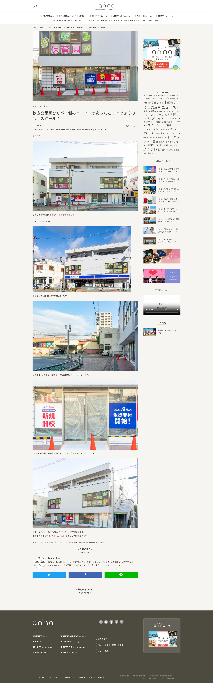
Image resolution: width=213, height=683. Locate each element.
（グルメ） (41, 636)
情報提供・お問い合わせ (87, 677)
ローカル (42, 27)
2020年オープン (149, 95)
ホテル (161, 129)
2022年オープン (172, 95)
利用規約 (101, 677)
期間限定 (153, 145)
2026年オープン (174, 98)
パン (156, 129)
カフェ (167, 122)
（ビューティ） (70, 642)
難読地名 (150, 153)
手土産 (164, 137)
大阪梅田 (149, 137)
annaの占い (151, 102)
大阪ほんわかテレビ (169, 133)
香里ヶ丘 (55, 536)
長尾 (62, 536)
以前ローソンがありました (63, 215)
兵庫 (131, 20)
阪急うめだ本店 (168, 150)
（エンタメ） (74, 636)
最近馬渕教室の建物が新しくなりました (58, 542)
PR (161, 103)
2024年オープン (149, 98)
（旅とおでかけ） (43, 647)
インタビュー (174, 118)
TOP (34, 27)
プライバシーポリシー (54, 677)
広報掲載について (71, 677)
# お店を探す (101, 639)
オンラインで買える (153, 122)
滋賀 (144, 20)
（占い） (40, 653)
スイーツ (153, 125)
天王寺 (155, 138)
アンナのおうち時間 (163, 114)
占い (152, 133)
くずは (47, 536)
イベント (163, 118)
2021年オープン (160, 95)
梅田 (161, 145)
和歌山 (157, 20)
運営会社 (42, 677)
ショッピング (38, 106)
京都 (137, 20)
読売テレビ (152, 149)
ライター (170, 129)
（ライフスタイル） (73, 647)
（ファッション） (71, 653)
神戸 (166, 145)
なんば (166, 111)
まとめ (171, 111)
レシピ (177, 129)
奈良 (150, 20)
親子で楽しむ (173, 145)
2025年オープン (163, 98)
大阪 (125, 20)
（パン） (39, 642)
